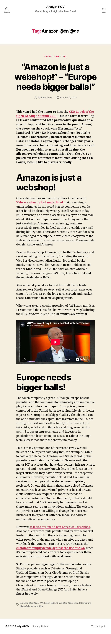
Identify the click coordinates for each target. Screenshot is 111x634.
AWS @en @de (47, 603)
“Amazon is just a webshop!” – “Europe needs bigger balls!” (55, 77)
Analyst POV (55, 6)
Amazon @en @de (29, 603)
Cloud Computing (55, 56)
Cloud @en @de (64, 603)
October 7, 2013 (68, 97)
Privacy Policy (40, 626)
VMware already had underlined (39, 202)
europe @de (37, 606)
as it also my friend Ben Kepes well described (60, 527)
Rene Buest (47, 97)
